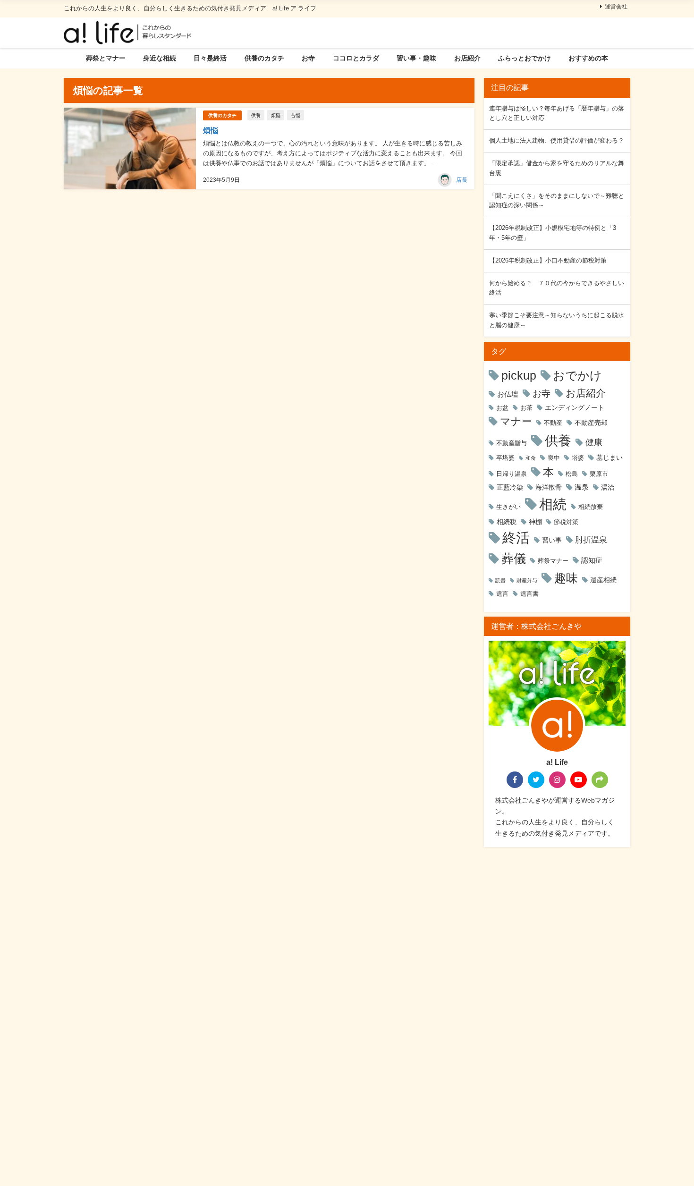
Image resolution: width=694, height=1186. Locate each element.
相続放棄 (590, 507)
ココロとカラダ (356, 58)
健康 (593, 442)
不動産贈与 (511, 443)
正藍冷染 (510, 487)
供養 (256, 115)
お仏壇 (507, 394)
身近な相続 (159, 58)
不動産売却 (591, 422)
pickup (518, 375)
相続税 (506, 521)
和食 (530, 458)
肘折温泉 (591, 539)
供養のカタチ (264, 58)
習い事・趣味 (416, 58)
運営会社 (616, 6)
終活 (516, 537)
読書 (500, 580)
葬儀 (513, 558)
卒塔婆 (505, 458)
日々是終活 (210, 58)
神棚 (535, 521)
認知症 (591, 560)
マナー (516, 421)
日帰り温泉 (511, 474)
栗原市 (599, 474)
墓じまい (609, 457)
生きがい (508, 507)
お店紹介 (467, 58)
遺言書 (529, 594)
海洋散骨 (548, 487)
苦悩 (295, 115)
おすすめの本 (588, 58)
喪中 (554, 458)
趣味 (566, 578)
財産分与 (526, 580)
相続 (553, 504)
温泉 (582, 487)
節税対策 (566, 522)
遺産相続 (603, 579)
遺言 (502, 594)
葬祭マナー (553, 561)
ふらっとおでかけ (524, 58)
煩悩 (275, 115)
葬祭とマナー (106, 58)
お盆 (502, 408)
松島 (572, 474)
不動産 (553, 423)
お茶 (526, 408)
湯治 (607, 487)
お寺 (308, 58)
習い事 (552, 540)
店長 (461, 180)
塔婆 (578, 458)
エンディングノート (574, 407)
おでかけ (577, 375)
